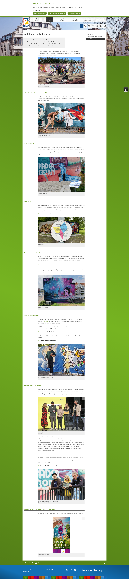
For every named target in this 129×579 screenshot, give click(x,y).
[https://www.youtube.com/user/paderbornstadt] (75, 570)
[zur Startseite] (26, 22)
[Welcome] (101, 26)
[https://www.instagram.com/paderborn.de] (67, 570)
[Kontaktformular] (85, 26)
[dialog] (64, 8)
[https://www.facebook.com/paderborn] (63, 570)
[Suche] (81, 26)
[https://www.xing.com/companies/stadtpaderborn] (71, 570)
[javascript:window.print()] (103, 563)
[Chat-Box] (89, 26)
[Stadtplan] (97, 26)
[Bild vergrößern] (61, 70)
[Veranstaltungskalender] (93, 26)
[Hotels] (104, 26)
